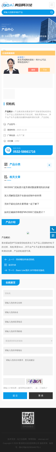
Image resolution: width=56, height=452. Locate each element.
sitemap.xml (43, 439)
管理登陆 (32, 439)
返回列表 (12, 265)
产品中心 (27, 36)
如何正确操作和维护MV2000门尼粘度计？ (24, 212)
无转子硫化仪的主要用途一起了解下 (21, 204)
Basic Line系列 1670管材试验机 (30, 270)
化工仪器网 (22, 439)
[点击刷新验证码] (34, 381)
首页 (17, 36)
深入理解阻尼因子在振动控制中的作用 (22, 195)
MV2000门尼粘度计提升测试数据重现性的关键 (26, 187)
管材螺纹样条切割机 (25, 259)
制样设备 (42, 36)
